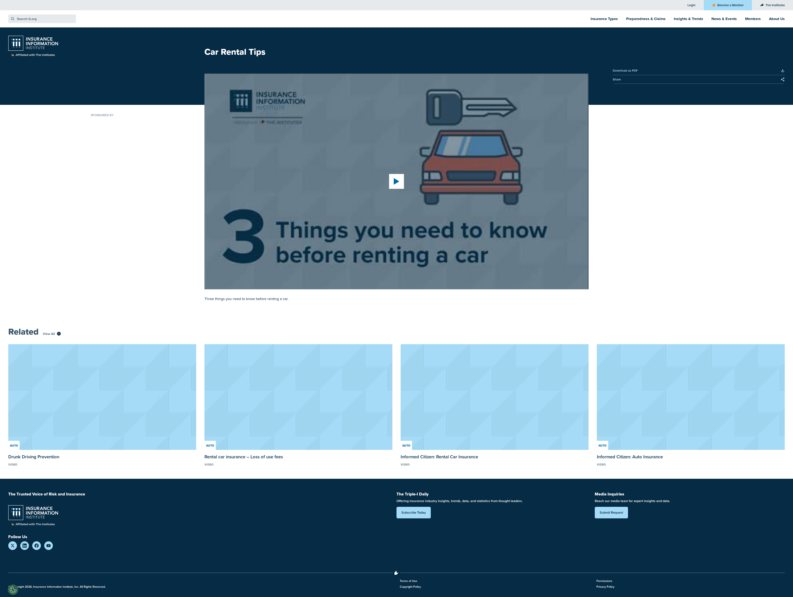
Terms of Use (408, 581)
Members (753, 18)
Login (691, 5)
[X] (12, 545)
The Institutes (775, 5)
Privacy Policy (605, 587)
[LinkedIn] (24, 545)
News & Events (724, 18)
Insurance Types (604, 18)
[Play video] (396, 181)
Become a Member (730, 5)
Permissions (604, 581)
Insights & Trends (688, 18)
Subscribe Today (413, 512)
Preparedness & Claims (646, 18)
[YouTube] (48, 545)
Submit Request (611, 512)
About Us (777, 18)
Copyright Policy (410, 587)
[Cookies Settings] (13, 590)
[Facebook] (36, 545)
